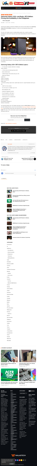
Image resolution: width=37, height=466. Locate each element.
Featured (8, 279)
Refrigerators (10, 254)
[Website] (31, 152)
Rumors (8, 315)
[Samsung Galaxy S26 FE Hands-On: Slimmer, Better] (9, 191)
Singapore (9, 319)
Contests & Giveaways (11, 269)
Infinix (12, 418)
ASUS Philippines (13, 399)
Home (2, 13)
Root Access (10, 275)
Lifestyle (8, 298)
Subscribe (27, 119)
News (10, 14)
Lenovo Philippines (13, 422)
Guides (8, 290)
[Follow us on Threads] (25, 460)
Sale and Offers (10, 317)
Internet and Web (10, 294)
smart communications (13, 439)
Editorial (8, 271)
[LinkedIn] (17, 460)
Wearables (9, 340)
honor (12, 413)
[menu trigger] (3, 8)
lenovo (12, 421)
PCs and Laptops (10, 307)
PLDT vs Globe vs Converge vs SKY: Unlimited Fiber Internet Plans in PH (32, 417)
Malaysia (8, 300)
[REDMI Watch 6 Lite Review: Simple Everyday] (9, 205)
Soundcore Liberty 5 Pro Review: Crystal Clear (21, 237)
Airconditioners (10, 250)
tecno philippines (13, 444)
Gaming (8, 286)
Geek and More (10, 288)
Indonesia (9, 292)
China (8, 267)
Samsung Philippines (12, 433)
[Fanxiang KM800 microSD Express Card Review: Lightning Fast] (9, 233)
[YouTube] (19, 460)
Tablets (8, 323)
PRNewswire (9, 309)
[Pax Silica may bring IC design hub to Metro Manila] (27, 375)
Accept (12, 463)
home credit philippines (13, 412)
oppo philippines (13, 427)
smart (12, 437)
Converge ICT (13, 406)
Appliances (9, 248)
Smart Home (9, 321)
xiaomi (12, 448)
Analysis (9, 273)
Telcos (8, 327)
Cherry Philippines (13, 405)
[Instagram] (34, 152)
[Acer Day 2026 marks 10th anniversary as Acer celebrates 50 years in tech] (9, 201)
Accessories (9, 244)
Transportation (9, 330)
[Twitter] (33, 152)
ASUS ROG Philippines (12, 402)
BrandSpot (9, 261)
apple (12, 395)
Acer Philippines (13, 394)
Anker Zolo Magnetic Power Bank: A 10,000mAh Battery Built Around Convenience (19, 210)
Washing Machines (11, 257)
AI (7, 246)
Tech (8, 325)
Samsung (12, 431)
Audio (4, 13)
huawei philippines (13, 417)
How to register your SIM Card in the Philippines (32, 400)
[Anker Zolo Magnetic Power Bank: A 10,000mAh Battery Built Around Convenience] (9, 210)
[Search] (34, 8)
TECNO (12, 443)
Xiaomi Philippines (13, 449)
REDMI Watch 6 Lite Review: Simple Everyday (21, 205)
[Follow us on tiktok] (23, 460)
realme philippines (13, 430)
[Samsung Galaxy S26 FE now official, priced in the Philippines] (9, 196)
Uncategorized (9, 332)
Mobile (7, 14)
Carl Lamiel (2, 22)
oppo (11, 426)
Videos (8, 334)
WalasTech (9, 338)
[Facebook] (32, 152)
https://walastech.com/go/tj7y (11, 123)
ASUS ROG (12, 400)
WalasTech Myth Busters (12, 282)
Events (8, 277)
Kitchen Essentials (11, 252)
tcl (11, 440)
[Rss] (21, 460)
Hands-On (9, 313)
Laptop (8, 296)
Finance (8, 284)
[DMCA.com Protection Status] (32, 390)
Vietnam (8, 336)
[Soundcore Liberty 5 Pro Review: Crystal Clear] (9, 237)
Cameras (8, 265)
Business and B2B (10, 263)
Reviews (8, 311)
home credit (13, 410)
